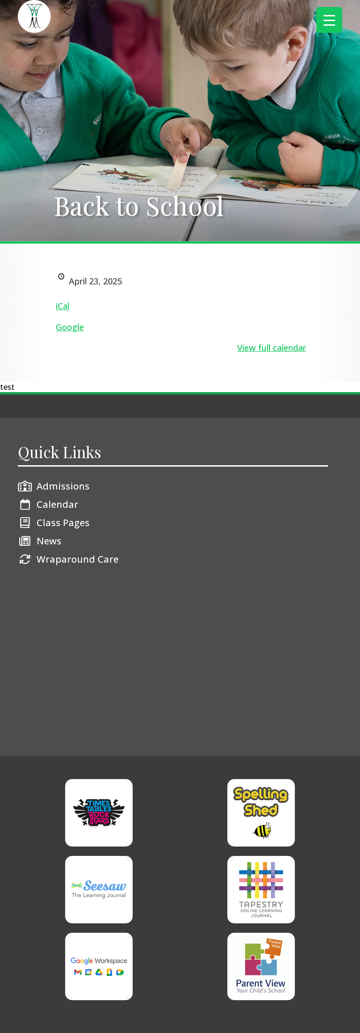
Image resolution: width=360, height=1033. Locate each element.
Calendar (57, 504)
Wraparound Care (78, 559)
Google (70, 327)
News (49, 541)
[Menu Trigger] (329, 20)
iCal (62, 306)
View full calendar (271, 347)
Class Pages (63, 522)
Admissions (63, 486)
